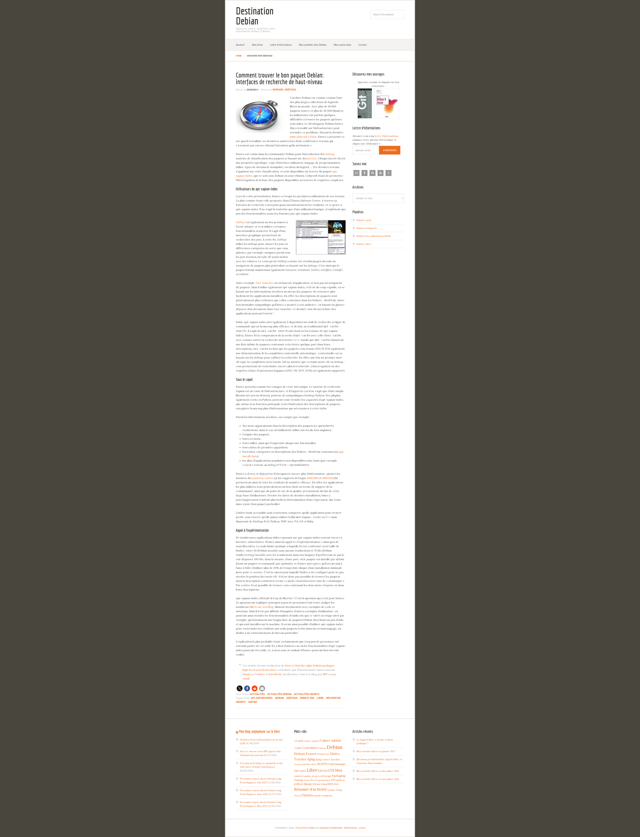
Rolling (324, 784)
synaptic (331, 790)
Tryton (297, 795)
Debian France (305, 754)
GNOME (306, 764)
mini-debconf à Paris (303, 136)
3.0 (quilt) (299, 741)
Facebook (275, 674)
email (245, 678)
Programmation (322, 780)
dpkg (311, 759)
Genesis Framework (331, 827)
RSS (325, 674)
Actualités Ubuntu (306, 694)
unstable (317, 795)
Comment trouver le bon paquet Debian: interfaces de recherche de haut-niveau (280, 78)
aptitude (315, 741)
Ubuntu (241, 702)
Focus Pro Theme (305, 827)
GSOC (313, 764)
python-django (303, 784)
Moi (338, 770)
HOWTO (323, 764)
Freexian (298, 764)
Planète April (363, 220)
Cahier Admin (330, 740)
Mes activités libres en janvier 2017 (375, 751)
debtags (292, 698)
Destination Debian (255, 15)
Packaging (339, 776)
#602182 (327, 478)
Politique (299, 780)
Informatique (337, 764)
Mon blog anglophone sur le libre (259, 731)
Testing (339, 790)
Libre (320, 698)
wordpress (326, 795)
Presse (307, 780)
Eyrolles (335, 759)
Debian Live (323, 754)
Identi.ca (248, 674)
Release (316, 784)
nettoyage (325, 776)
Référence (333, 784)
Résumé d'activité (310, 789)
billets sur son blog (261, 606)
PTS (333, 780)
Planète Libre (364, 244)
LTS (331, 770)
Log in (362, 827)
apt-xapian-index (261, 698)
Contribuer (310, 748)
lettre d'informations (386, 136)
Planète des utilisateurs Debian (373, 236)
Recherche (333, 698)
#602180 (312, 478)
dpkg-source (323, 759)
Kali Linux (300, 770)
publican (340, 780)
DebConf (322, 748)
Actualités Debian (279, 694)
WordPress (350, 827)
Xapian (252, 702)
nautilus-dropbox (312, 776)
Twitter (260, 674)
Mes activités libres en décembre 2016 (377, 771)
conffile (298, 748)
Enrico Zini (307, 698)
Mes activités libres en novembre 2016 (377, 779)
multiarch (298, 776)
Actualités (257, 694)
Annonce (307, 741)
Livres (323, 770)
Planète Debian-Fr (366, 228)
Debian (279, 698)
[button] (239, 688)
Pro (312, 780)
